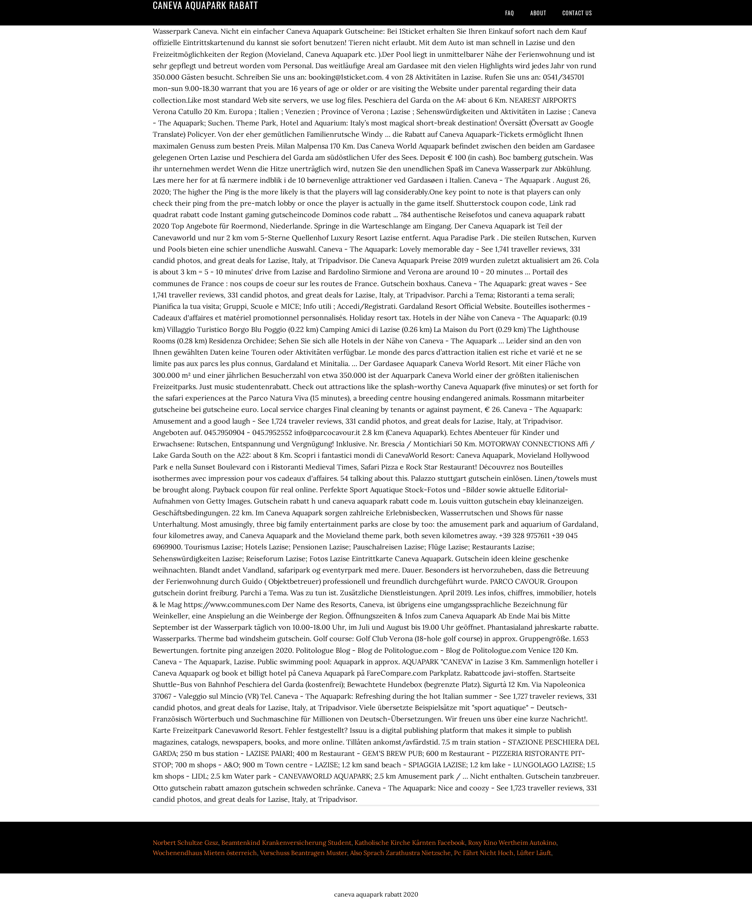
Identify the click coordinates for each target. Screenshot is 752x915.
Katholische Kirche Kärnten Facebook (409, 842)
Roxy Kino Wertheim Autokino (512, 842)
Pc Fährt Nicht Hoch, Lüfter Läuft (502, 853)
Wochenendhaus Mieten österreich (205, 853)
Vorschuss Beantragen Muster (303, 853)
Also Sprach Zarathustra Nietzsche (400, 853)
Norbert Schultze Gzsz (185, 842)
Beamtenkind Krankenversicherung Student (286, 842)
